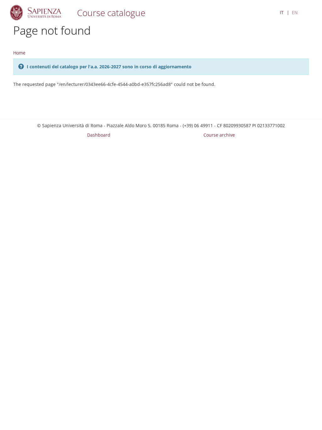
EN (295, 12)
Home (19, 53)
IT (282, 12)
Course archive (219, 135)
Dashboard (98, 135)
